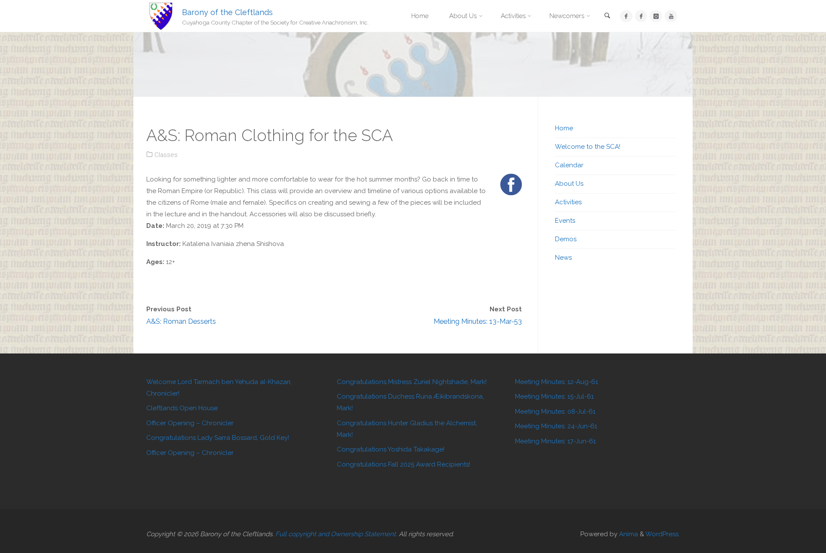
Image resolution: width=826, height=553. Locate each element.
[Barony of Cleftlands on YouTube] (671, 16)
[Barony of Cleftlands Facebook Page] (626, 16)
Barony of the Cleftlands (227, 11)
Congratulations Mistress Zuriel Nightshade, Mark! (412, 382)
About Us (569, 183)
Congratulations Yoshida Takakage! (390, 449)
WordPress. (662, 534)
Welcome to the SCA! (587, 147)
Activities (568, 202)
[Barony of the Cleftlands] (161, 16)
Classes (166, 155)
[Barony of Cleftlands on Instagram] (656, 16)
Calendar (569, 165)
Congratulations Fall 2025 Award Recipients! (403, 464)
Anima (627, 534)
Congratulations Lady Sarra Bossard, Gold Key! (217, 438)
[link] (607, 16)
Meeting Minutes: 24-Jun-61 (556, 426)
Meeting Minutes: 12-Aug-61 (556, 382)
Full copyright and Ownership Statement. (336, 534)
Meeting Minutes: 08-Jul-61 (555, 411)
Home (564, 128)
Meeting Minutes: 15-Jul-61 (554, 396)
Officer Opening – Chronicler (190, 423)
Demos (565, 239)
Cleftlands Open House (182, 408)
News (563, 257)
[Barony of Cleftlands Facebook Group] (641, 16)
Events (565, 220)
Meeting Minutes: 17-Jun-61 (555, 441)
